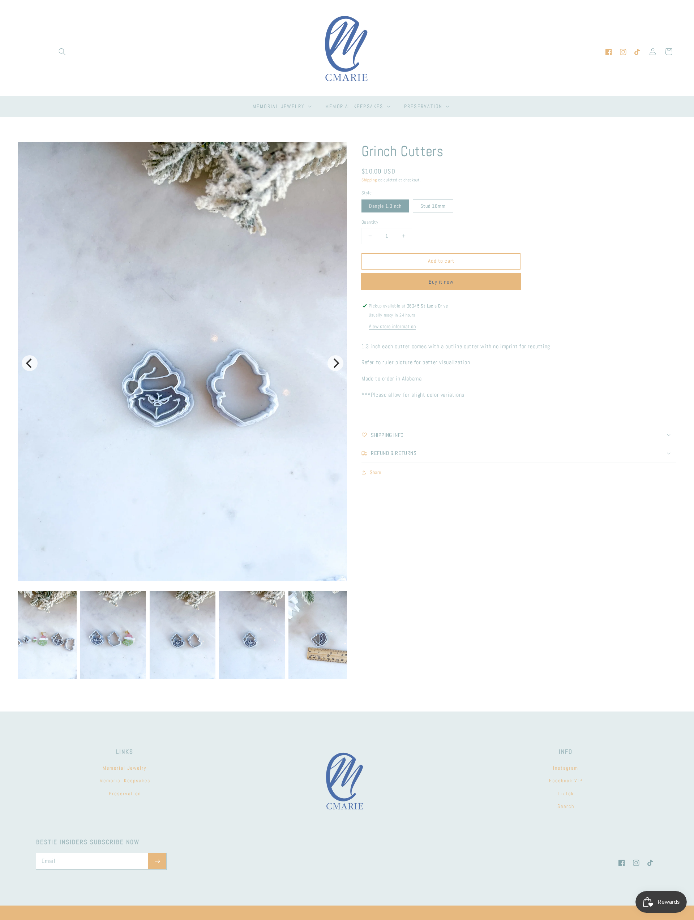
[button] (62, 52)
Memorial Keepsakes (124, 780)
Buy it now (441, 281)
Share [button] (375, 472)
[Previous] (30, 363)
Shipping (369, 180)
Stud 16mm (433, 206)
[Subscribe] (157, 861)
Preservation (125, 793)
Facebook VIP (566, 780)
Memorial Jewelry (125, 768)
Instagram (565, 768)
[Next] (335, 363)
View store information (392, 326)
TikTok (566, 793)
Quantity (369, 222)
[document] (182, 363)
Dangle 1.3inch (385, 206)
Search (565, 806)
